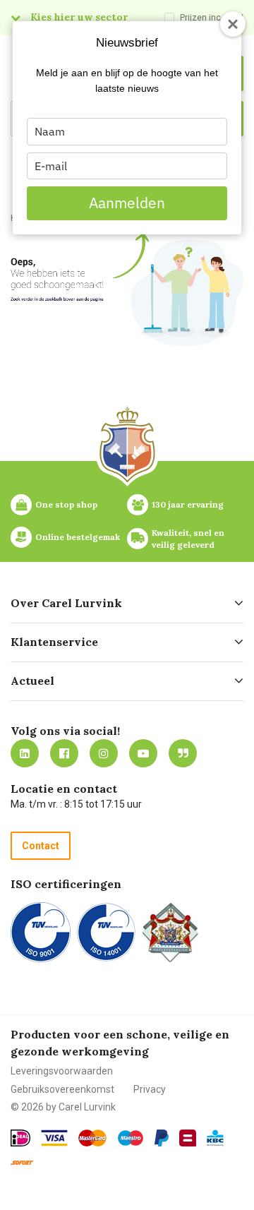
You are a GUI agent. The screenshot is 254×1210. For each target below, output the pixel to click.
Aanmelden (127, 202)
